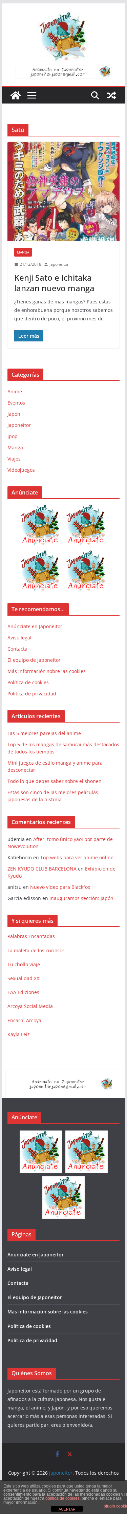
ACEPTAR (67, 1509)
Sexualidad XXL (24, 978)
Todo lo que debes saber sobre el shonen (54, 781)
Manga (23, 252)
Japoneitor (59, 264)
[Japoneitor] (15, 95)
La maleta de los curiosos (36, 950)
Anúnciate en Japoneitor (34, 626)
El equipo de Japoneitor (34, 660)
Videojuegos (21, 470)
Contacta (17, 649)
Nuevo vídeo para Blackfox (60, 887)
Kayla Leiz (18, 1034)
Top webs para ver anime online (76, 857)
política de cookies (62, 1498)
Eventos (16, 402)
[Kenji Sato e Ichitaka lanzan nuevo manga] (63, 191)
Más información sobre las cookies (46, 671)
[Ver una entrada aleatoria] (111, 95)
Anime (14, 391)
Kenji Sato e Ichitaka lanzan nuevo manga (54, 283)
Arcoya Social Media (30, 1006)
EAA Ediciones (23, 992)
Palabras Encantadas (31, 936)
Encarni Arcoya (24, 1020)
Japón (13, 414)
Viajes (14, 458)
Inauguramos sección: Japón (81, 898)
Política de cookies (28, 682)
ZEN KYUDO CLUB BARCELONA (42, 868)
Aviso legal (19, 637)
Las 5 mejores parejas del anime (44, 733)
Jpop (12, 436)
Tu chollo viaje (23, 964)
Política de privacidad (31, 693)
